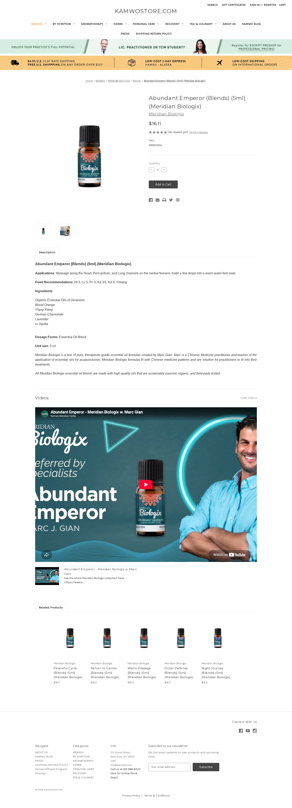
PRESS (125, 33)
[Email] (158, 200)
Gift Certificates (234, 5)
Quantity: (155, 163)
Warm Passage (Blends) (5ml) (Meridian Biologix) (142, 672)
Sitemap (40, 773)
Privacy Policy (131, 795)
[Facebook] (151, 200)
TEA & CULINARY (201, 24)
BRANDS (37, 24)
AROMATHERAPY (92, 24)
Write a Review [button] (199, 132)
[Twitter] (171, 200)
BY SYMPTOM (62, 24)
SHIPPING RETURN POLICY (154, 33)
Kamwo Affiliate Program (51, 769)
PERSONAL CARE (144, 24)
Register (270, 5)
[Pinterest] (178, 200)
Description (47, 252)
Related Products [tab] (51, 607)
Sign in (254, 5)
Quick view (70, 634)
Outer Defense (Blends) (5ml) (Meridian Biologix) (178, 672)
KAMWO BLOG (251, 24)
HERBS (118, 24)
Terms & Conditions (157, 795)
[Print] (164, 200)
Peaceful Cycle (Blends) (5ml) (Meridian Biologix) (68, 672)
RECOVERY (172, 24)
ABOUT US (229, 24)
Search (212, 5)
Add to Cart (70, 641)
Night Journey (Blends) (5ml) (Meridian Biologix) (215, 672)
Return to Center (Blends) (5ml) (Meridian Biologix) (105, 672)
